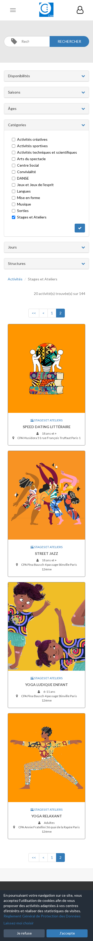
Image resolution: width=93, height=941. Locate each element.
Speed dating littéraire (47, 426)
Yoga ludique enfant (46, 684)
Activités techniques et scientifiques (47, 152)
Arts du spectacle (31, 159)
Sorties (23, 210)
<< (34, 313)
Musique (24, 204)
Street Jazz (46, 553)
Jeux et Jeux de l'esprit (35, 184)
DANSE (23, 178)
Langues (24, 191)
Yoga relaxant (46, 816)
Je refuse (24, 933)
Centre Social (28, 165)
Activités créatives (32, 139)
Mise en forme (28, 197)
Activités (15, 279)
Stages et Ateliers (32, 217)
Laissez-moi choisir (19, 923)
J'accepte (67, 933)
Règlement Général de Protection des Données (42, 916)
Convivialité (26, 171)
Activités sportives (32, 146)
